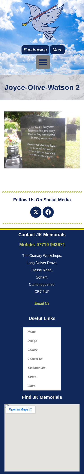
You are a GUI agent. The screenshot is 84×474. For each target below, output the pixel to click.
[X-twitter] (35, 212)
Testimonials (36, 368)
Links (31, 386)
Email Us (42, 303)
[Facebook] (48, 212)
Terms (32, 377)
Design (32, 340)
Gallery (32, 350)
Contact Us (35, 359)
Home (32, 331)
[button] (43, 62)
